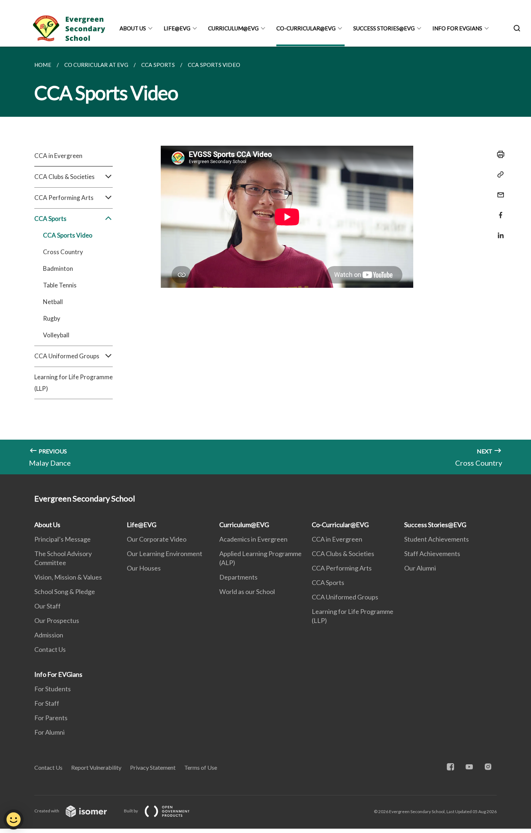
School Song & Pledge (64, 591)
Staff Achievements (432, 554)
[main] (265, 260)
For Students (52, 689)
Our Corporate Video (156, 539)
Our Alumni (420, 568)
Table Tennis (60, 285)
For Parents (51, 718)
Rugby (51, 318)
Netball (53, 302)
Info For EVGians (457, 28)
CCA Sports (328, 582)
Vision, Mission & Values (68, 577)
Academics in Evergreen (253, 539)
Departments (238, 577)
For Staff (46, 703)
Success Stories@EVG (384, 28)
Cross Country (63, 252)
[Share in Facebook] (498, 210)
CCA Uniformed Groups (345, 597)
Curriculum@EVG (233, 28)
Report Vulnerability (96, 767)
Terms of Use (200, 767)
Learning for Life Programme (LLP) (73, 382)
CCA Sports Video (67, 235)
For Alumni (49, 732)
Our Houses (144, 568)
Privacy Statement (153, 767)
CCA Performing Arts (342, 568)
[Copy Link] (498, 174)
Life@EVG (177, 28)
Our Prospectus (56, 620)
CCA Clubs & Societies (343, 554)
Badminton (58, 268)
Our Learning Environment (164, 554)
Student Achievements (436, 539)
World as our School (247, 591)
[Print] (498, 154)
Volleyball (56, 335)
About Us (133, 28)
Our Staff (47, 606)
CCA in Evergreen (58, 155)
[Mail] (498, 190)
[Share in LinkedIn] (498, 230)
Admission (48, 635)
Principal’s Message (62, 539)
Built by (131, 810)
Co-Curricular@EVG (306, 28)
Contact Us (50, 649)
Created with (47, 810)
